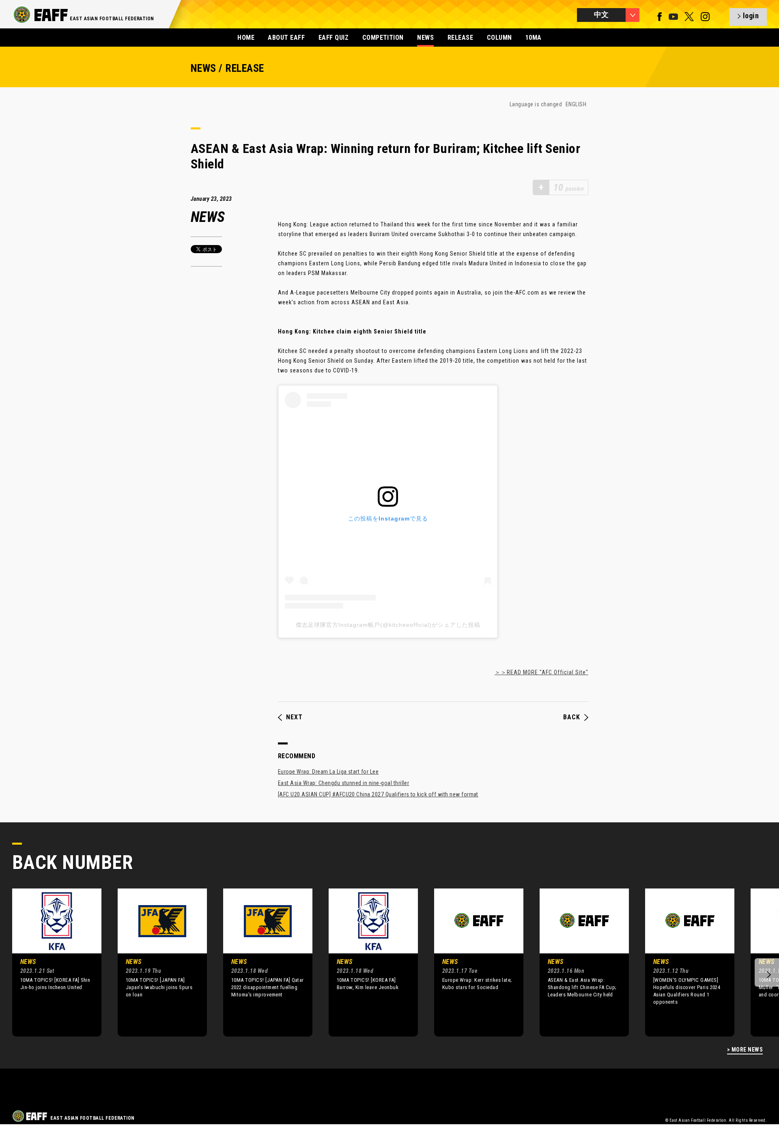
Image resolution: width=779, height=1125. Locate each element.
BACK (571, 717)
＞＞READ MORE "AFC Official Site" (541, 672)
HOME (245, 37)
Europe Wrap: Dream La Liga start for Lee (328, 771)
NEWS (425, 37)
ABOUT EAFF (286, 37)
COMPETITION (383, 37)
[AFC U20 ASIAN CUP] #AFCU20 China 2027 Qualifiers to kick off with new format (378, 794)
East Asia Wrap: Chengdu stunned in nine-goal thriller (343, 783)
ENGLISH (576, 104)
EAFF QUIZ (333, 37)
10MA (533, 37)
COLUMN (499, 37)
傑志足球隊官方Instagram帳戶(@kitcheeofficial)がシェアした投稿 (388, 625)
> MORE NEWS (745, 1050)
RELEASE (460, 37)
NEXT (294, 717)
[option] (50, 962)
